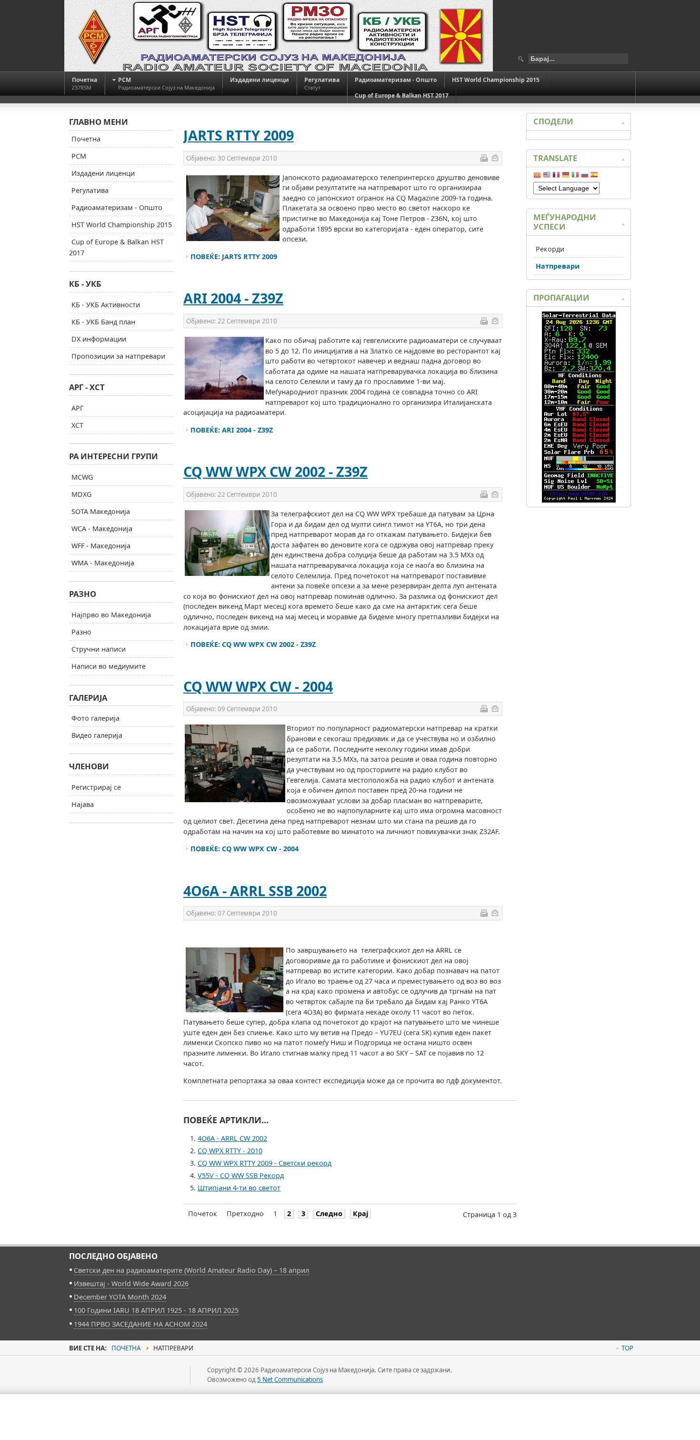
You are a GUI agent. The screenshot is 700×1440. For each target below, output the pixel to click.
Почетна (85, 138)
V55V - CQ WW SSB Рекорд (241, 1175)
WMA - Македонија (102, 562)
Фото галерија (95, 718)
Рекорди (550, 248)
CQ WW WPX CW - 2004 (258, 686)
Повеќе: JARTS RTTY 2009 (233, 256)
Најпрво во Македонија (111, 614)
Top (627, 1348)
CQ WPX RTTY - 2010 (230, 1150)
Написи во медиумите (108, 666)
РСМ (78, 156)
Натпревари (558, 266)
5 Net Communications (290, 1379)
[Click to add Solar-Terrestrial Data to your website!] (579, 499)
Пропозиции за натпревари (118, 356)
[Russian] (585, 176)
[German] (566, 176)
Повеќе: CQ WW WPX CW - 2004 (244, 848)
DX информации (98, 338)
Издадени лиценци (103, 173)
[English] (546, 176)
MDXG (81, 494)
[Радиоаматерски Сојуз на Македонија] (278, 35)
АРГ (77, 408)
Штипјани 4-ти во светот (239, 1187)
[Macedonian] (537, 176)
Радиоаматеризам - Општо (116, 207)
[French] (556, 176)
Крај (360, 1213)
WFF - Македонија (100, 545)
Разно (81, 631)
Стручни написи (98, 649)
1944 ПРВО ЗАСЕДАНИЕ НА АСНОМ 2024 (140, 1324)
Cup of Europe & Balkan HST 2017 (116, 247)
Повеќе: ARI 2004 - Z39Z (231, 429)
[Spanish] (594, 176)
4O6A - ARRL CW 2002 (232, 1138)
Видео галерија (96, 735)
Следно (329, 1213)
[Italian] (575, 176)
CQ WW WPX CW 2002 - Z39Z (275, 471)
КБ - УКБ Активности (105, 304)
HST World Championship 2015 (121, 224)
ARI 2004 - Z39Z (233, 298)
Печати (484, 157)
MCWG (82, 477)
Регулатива (90, 190)
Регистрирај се (96, 787)
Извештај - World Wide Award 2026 (131, 1283)
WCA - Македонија (101, 528)
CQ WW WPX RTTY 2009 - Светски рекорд (264, 1163)
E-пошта (495, 157)
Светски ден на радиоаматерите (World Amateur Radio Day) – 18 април (191, 1270)
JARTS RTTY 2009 (238, 135)
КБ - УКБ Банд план (103, 321)
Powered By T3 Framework (112, 1386)
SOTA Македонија (100, 511)
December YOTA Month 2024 (120, 1296)
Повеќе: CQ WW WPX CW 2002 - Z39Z (253, 644)
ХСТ (77, 425)
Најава (82, 804)
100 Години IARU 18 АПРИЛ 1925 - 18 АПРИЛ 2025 (156, 1310)
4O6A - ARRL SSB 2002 (255, 890)
